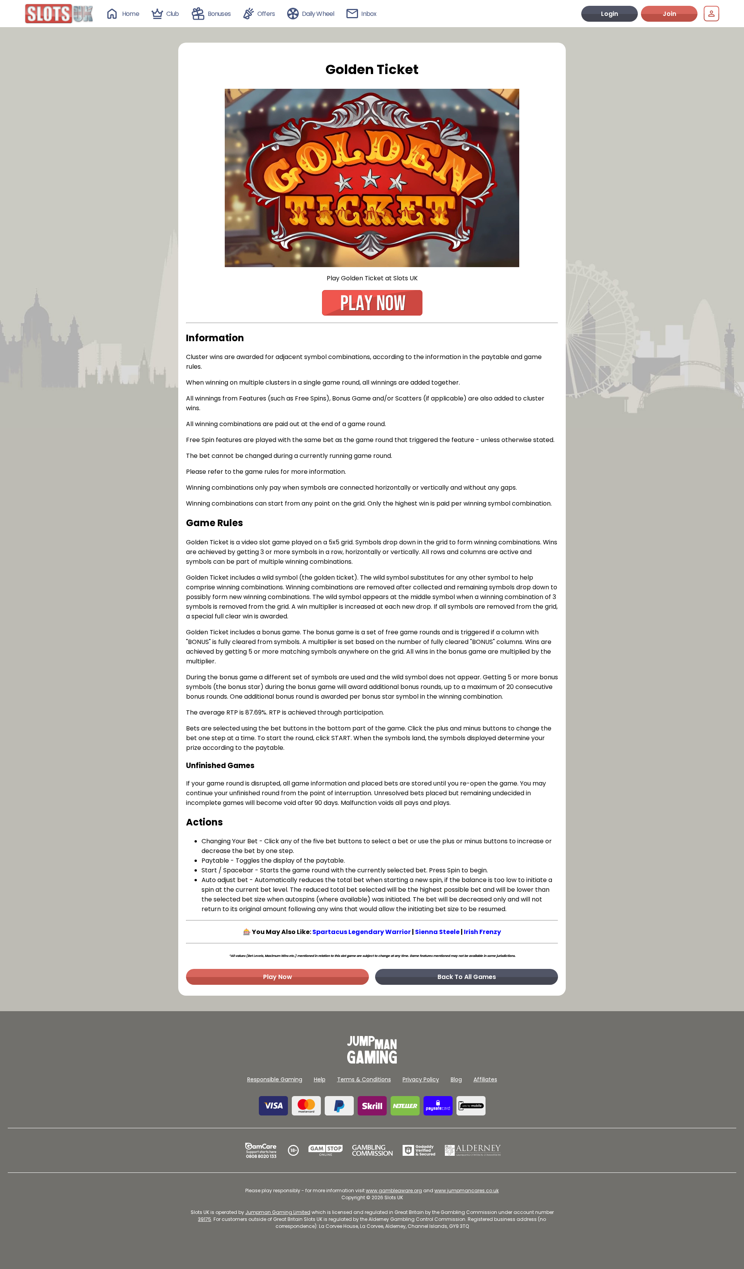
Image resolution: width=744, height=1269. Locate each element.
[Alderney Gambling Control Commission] (473, 1150)
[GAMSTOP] (325, 1150)
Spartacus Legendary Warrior (361, 931)
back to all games (466, 976)
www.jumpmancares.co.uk (466, 1190)
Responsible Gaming (274, 1079)
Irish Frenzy (482, 931)
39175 (204, 1219)
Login (609, 13)
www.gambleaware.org (394, 1190)
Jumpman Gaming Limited (277, 1212)
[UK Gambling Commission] (372, 1150)
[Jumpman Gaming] (372, 1061)
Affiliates (485, 1079)
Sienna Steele (437, 931)
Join (669, 13)
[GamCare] (260, 1150)
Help (320, 1079)
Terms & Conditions (364, 1079)
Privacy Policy (421, 1079)
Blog (456, 1079)
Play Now (277, 976)
